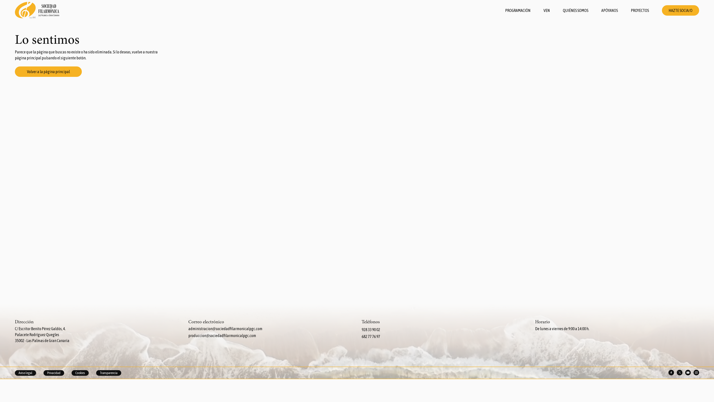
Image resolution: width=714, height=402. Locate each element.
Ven (546, 10)
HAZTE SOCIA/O (680, 10)
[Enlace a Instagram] (696, 373)
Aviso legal (25, 373)
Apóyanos (609, 10)
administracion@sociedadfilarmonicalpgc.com (225, 328)
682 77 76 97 (371, 336)
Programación (517, 10)
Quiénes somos (575, 10)
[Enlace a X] (679, 373)
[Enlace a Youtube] (688, 373)
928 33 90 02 (371, 329)
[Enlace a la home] (37, 10)
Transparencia (109, 373)
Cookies (80, 373)
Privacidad (53, 373)
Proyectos (640, 10)
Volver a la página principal (48, 71)
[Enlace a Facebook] (671, 373)
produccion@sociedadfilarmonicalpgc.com (222, 335)
